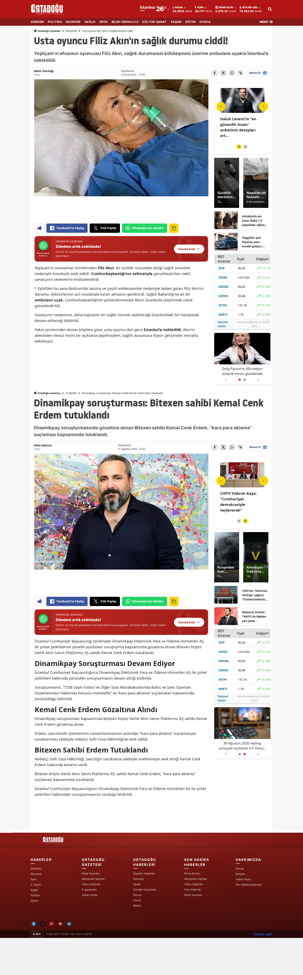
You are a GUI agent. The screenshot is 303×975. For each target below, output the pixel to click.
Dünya (137, 894)
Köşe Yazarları (91, 873)
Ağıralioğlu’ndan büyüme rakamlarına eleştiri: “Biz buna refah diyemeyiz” (242, 746)
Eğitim (34, 900)
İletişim (240, 873)
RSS (38, 934)
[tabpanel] (242, 111)
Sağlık (34, 889)
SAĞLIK (89, 22)
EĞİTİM (190, 22)
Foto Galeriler (192, 889)
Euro (200, 7)
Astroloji (138, 878)
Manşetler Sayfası (93, 878)
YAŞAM (175, 22)
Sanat (136, 884)
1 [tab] (239, 146)
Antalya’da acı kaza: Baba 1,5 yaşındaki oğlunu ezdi (254, 220)
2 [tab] (245, 146)
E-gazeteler (89, 889)
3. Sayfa (36, 884)
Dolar (179, 7)
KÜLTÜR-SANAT (154, 22)
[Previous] (221, 106)
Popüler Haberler (144, 873)
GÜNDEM (37, 22)
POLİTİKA (55, 22)
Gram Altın (225, 7)
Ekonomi (36, 873)
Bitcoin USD (249, 7)
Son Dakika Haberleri (249, 884)
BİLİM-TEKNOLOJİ (125, 22)
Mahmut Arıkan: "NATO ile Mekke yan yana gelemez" (254, 616)
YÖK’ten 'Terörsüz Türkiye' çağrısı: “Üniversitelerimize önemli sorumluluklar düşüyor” (255, 595)
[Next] (263, 106)
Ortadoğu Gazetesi (49, 31)
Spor (33, 879)
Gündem (36, 868)
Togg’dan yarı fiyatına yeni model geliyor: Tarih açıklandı (252, 242)
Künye (240, 868)
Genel (137, 900)
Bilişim (137, 905)
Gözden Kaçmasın (144, 889)
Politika (35, 895)
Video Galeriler (91, 884)
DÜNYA (205, 22)
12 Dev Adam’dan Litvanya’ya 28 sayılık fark (242, 371)
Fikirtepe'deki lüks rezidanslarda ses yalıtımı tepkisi (237, 124)
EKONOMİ (73, 22)
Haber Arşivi (89, 894)
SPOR (103, 22)
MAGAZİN (71, 31)
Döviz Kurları (192, 873)
